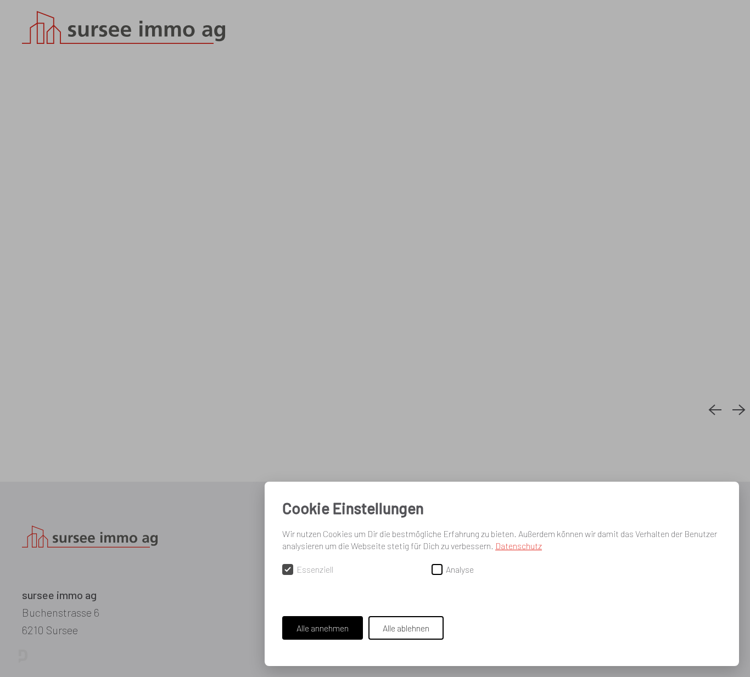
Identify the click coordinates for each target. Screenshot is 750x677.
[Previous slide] (715, 410)
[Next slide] (739, 410)
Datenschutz (518, 545)
